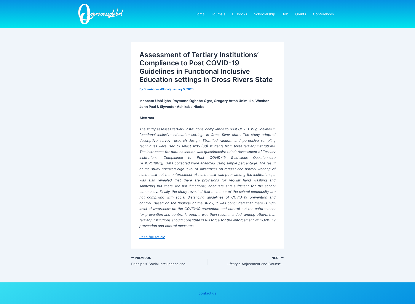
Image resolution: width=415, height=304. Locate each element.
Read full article (152, 237)
